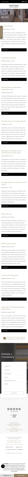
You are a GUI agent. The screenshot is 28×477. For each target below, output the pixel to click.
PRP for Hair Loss (6, 214)
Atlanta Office (14, 430)
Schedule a (7, 355)
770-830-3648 (4, 1)
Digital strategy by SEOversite (14, 444)
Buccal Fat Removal (7, 26)
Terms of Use (19, 447)
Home (2, 13)
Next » (22, 338)
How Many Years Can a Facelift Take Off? (13, 121)
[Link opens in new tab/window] (8, 409)
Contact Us (7, 475)
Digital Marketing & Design (14, 441)
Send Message (14, 393)
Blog (6, 13)
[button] (3, 466)
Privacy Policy (9, 447)
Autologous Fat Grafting (8, 58)
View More (5, 49)
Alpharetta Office (14, 424)
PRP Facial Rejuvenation (8, 243)
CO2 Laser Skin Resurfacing (9, 275)
